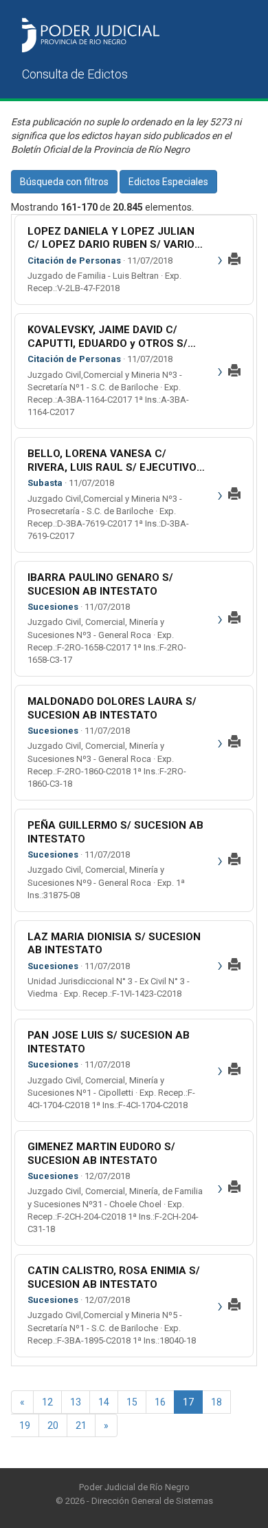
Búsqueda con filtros (64, 181)
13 (75, 1402)
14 (103, 1402)
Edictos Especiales (168, 181)
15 (131, 1402)
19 (24, 1425)
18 (216, 1402)
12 (47, 1402)
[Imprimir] (234, 260)
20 (52, 1425)
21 (81, 1425)
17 (188, 1402)
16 (160, 1402)
